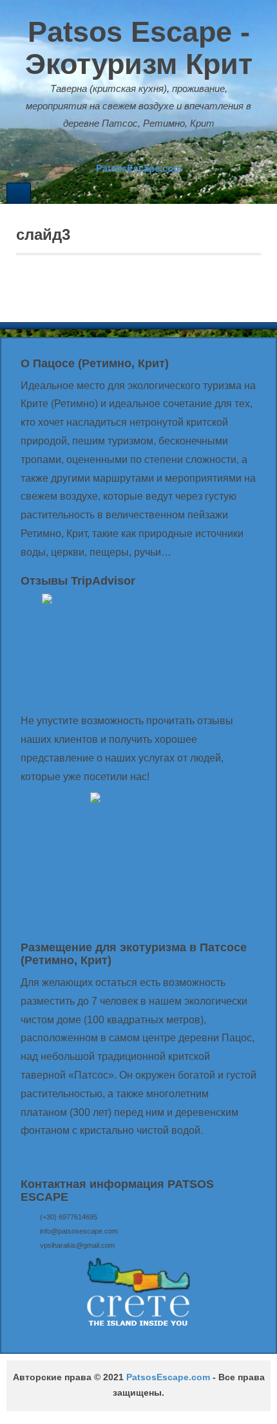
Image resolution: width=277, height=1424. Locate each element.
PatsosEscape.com (168, 1377)
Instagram (146, 149)
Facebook (129, 149)
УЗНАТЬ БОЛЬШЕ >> (74, 1155)
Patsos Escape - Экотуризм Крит (139, 47)
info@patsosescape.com (79, 1231)
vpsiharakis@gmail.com (77, 1245)
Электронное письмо (111, 149)
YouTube (163, 149)
